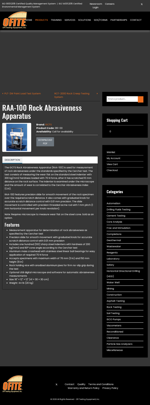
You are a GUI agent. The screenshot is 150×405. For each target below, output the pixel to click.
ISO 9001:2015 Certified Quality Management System (29, 3)
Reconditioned (115, 331)
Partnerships (118, 20)
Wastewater (114, 246)
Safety (110, 265)
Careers (109, 4)
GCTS (48, 124)
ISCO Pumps (114, 319)
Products (41, 20)
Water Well (113, 282)
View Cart (112, 164)
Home (28, 20)
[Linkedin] (147, 4)
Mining (110, 288)
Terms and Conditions (101, 384)
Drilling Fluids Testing (118, 209)
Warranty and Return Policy (83, 388)
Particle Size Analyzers (119, 344)
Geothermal (114, 240)
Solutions (84, 20)
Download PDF (45, 141)
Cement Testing (116, 215)
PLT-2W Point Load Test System (22, 93)
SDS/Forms (101, 20)
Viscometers (114, 325)
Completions (114, 234)
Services (70, 20)
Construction (114, 294)
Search (147, 20)
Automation (113, 203)
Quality (81, 384)
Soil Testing (113, 313)
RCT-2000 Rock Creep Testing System (71, 95)
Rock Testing (114, 307)
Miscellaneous (115, 350)
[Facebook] (137, 4)
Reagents (112, 252)
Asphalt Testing (116, 301)
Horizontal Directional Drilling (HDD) (123, 273)
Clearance (113, 338)
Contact (136, 20)
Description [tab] (12, 160)
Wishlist (111, 152)
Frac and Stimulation (118, 228)
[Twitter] (142, 4)
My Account (113, 158)
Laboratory (113, 258)
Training (56, 20)
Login (95, 7)
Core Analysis (114, 222)
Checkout (112, 170)
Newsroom (96, 4)
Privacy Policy (110, 388)
